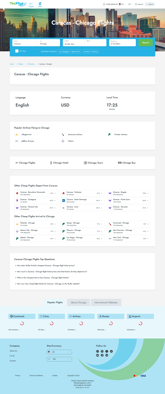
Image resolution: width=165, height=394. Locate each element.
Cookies (54, 375)
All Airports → (131, 330)
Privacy (17, 375)
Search (145, 42)
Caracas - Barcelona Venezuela (32, 192)
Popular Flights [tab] (55, 302)
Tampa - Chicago (73, 223)
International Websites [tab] (106, 302)
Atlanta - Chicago (27, 237)
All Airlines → (72, 330)
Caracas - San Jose (120, 207)
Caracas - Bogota (119, 192)
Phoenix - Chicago (74, 230)
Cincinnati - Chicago (121, 223)
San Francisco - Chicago (122, 230)
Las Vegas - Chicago (75, 237)
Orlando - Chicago (27, 223)
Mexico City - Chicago (28, 230)
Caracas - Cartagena (28, 199)
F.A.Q (12, 355)
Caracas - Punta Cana (121, 199)
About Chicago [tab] (78, 302)
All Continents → (14, 330)
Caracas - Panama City (29, 207)
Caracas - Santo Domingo (77, 199)
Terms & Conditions (36, 375)
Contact (13, 360)
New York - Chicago (121, 237)
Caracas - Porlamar (74, 192)
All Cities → (42, 330)
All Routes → (101, 330)
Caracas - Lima (72, 207)
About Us (13, 351)
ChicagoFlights (27, 162)
